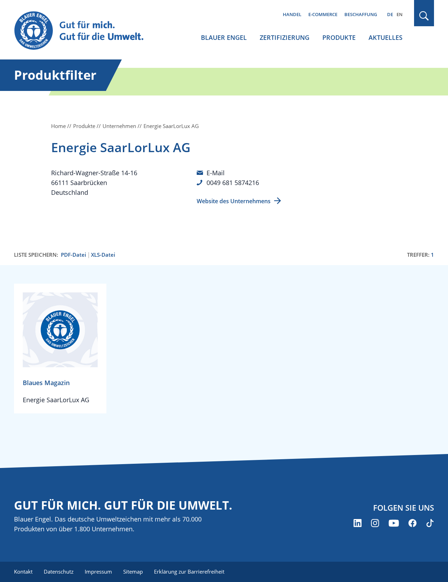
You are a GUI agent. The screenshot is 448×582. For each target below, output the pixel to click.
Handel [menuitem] (292, 14)
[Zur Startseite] (85, 31)
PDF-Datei (73, 254)
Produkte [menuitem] (339, 37)
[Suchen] (424, 16)
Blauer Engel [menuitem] (224, 37)
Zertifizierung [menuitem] (284, 37)
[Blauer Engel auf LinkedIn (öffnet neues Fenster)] (358, 523)
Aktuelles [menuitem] (385, 37)
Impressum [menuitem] (98, 571)
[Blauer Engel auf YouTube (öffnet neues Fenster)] (393, 523)
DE (390, 14)
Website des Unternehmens (234, 201)
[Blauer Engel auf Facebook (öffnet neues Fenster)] (412, 523)
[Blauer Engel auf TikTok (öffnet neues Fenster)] (430, 523)
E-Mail (215, 173)
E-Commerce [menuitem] (322, 14)
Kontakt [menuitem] (23, 571)
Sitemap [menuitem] (133, 571)
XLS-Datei (103, 254)
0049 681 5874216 (232, 182)
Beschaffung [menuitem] (360, 14)
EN (399, 14)
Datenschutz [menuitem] (59, 571)
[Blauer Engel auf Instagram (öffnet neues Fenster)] (375, 523)
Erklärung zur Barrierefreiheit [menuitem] (189, 571)
